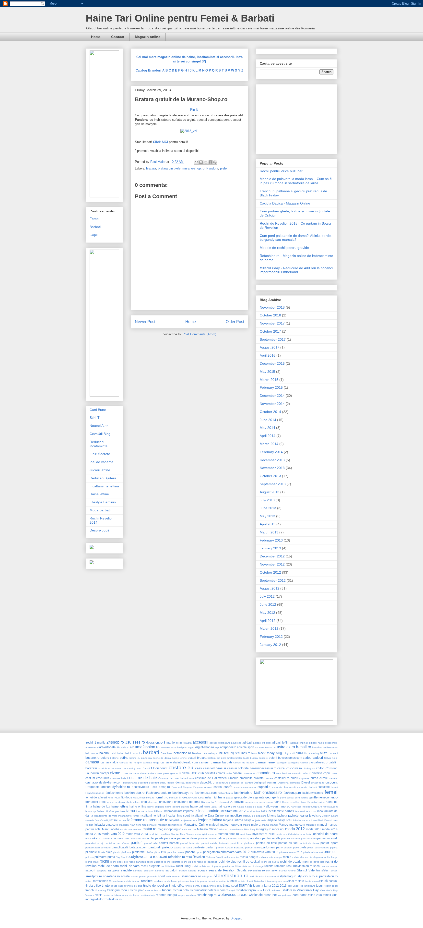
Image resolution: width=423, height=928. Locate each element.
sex (268, 870)
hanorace (296, 806)
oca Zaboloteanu (293, 834)
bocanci (333, 753)
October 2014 (270, 412)
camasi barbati (221, 762)
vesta (99, 894)
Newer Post (145, 322)
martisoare (126, 829)
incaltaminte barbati (281, 811)
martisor (137, 829)
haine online (137, 806)
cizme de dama (130, 773)
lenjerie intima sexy (237, 820)
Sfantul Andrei (287, 870)
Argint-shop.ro (204, 747)
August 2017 (269, 347)
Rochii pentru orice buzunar (281, 171)
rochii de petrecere (313, 861)
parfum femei (252, 847)
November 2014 (272, 404)
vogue (181, 895)
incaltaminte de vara (105, 815)
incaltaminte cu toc (305, 811)
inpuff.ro (236, 815)
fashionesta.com (206, 792)
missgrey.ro (263, 829)
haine (277, 801)
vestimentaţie (148, 895)
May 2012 (267, 613)
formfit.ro (161, 797)
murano (212, 834)
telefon (136, 881)
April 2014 (267, 436)
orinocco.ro (121, 838)
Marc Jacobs (110, 829)
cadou (307, 757)
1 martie (100, 742)
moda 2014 (330, 829)
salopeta (101, 870)
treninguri (113, 890)
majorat (256, 824)
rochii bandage (137, 861)
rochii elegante (151, 866)
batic (170, 753)
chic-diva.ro (294, 768)
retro (189, 856)
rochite (268, 866)
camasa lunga (151, 762)
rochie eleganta (314, 857)
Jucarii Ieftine (100, 470)
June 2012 (268, 604)
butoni (273, 757)
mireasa (238, 829)
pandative (231, 838)
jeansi (304, 815)
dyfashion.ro (121, 787)
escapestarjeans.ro (245, 787)
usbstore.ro (288, 890)
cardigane (293, 762)
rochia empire (231, 857)
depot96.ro (207, 782)
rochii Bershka (155, 861)
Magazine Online (196, 824)
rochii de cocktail (248, 861)
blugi (279, 753)
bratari (231, 758)
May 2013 (267, 516)
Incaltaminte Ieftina (104, 486)
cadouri (318, 757)
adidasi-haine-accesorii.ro (323, 742)
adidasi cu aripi (261, 742)
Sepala (242, 870)
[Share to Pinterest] (214, 162)
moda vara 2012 (113, 834)
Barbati (95, 227)
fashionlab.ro (243, 793)
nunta (279, 834)
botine (124, 757)
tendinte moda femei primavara (171, 881)
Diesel (305, 782)
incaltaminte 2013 (257, 811)
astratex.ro (286, 747)
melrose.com (189, 829)
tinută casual (329, 880)
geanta (259, 797)
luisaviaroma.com (106, 824)
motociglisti (201, 834)
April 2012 (267, 621)
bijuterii (224, 753)
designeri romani (265, 782)
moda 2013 (313, 829)
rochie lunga (331, 857)
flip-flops (126, 797)
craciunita (246, 778)
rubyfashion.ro (302, 866)
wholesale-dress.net (263, 895)
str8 (252, 876)
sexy (274, 870)
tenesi (219, 881)
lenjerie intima (210, 820)
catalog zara (134, 768)
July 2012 (267, 596)
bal (87, 753)
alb (132, 747)
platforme (138, 852)
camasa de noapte (130, 762)
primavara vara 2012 (235, 852)
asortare (259, 747)
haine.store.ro (227, 806)
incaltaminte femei (128, 815)
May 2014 (267, 428)
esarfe (227, 787)
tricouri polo (181, 890)
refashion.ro (176, 857)
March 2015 (269, 380)
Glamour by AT (209, 802)
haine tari (196, 806)
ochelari (307, 834)
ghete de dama (116, 802)
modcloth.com (156, 834)
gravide (240, 801)
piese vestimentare (318, 847)
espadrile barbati (307, 787)
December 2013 (272, 460)
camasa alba (109, 762)
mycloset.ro (260, 833)
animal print (180, 747)
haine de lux (101, 806)
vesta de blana (112, 895)
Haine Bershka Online (312, 802)
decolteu (143, 782)
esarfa (217, 786)
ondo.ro (109, 838)
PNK (163, 852)
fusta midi (210, 797)
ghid (144, 801)
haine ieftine (119, 806)
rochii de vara (130, 866)
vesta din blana (131, 895)
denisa (180, 782)
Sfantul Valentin (308, 870)
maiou (246, 824)
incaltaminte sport (178, 815)
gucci (262, 802)
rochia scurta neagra (270, 857)
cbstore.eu (181, 767)
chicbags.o (309, 768)
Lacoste (122, 820)
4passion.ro (154, 742)
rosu (289, 866)
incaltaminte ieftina (152, 815)
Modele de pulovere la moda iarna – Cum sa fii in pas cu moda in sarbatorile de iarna (296, 181)
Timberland (260, 881)
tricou (125, 890)
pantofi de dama (309, 843)
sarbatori (171, 870)
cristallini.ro (282, 778)
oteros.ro (135, 838)
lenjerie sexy (276, 820)
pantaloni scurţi (94, 843)
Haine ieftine (99, 494)
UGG (266, 890)
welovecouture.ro (232, 894)
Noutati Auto (99, 426)
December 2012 (272, 556)
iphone (271, 815)
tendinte (147, 881)
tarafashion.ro (102, 880)
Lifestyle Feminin (103, 502)
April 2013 (267, 524)
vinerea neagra (166, 894)
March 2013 (269, 532)
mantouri (311, 824)
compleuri (281, 773)
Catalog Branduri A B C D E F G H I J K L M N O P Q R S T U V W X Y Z (189, 70)
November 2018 (272, 307)
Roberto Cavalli (214, 857)
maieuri (214, 824)
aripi (217, 747)
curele (323, 778)
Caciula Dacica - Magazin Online (285, 203)
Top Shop (293, 885)
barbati (151, 752)
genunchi (91, 801)
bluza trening (311, 753)
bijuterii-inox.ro (240, 753)
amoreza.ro (167, 747)
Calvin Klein (331, 758)
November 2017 (272, 323)
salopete (113, 870)
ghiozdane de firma (187, 801)
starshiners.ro (191, 876)
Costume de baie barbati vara (176, 778)
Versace (89, 895)
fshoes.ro (184, 797)
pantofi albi (150, 843)
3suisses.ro (135, 742)
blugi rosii (289, 753)
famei (334, 787)
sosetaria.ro (111, 876)
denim (170, 782)
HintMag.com (330, 806)
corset (334, 773)
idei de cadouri (144, 811)
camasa (92, 762)
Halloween (270, 806)
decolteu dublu (157, 782)
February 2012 (271, 637)
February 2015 (271, 387)
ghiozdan (153, 802)
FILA (117, 797)
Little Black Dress (321, 820)
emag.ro (164, 786)
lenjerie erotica (189, 820)
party (279, 847)
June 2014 (268, 420)
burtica (254, 758)
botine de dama (162, 758)
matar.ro (149, 829)
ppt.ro (199, 852)
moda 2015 (93, 833)
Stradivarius (262, 876)
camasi (204, 762)
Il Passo (159, 811)
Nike (272, 833)
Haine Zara (210, 806)
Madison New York (130, 824)
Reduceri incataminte (98, 444)
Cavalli (146, 768)
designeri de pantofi (240, 782)
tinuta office (93, 885)
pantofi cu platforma (243, 843)
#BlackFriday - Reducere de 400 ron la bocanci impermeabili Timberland (296, 270)
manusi (322, 824)
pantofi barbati (169, 842)
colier (229, 773)
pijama (334, 847)
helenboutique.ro (312, 806)
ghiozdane (166, 801)
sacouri (90, 870)
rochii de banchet (207, 861)
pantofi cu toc (287, 842)
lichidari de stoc (301, 820)
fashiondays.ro (182, 793)
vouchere (191, 895)
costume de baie (142, 778)
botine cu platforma (140, 758)
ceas (198, 768)
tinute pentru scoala (197, 885)
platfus (149, 852)
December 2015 (272, 363)
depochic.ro (192, 782)
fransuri (173, 797)
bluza (299, 753)
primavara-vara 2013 (290, 852)
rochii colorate (172, 861)
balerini (104, 753)
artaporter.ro (228, 747)
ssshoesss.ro (173, 876)
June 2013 (268, 508)
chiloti (320, 768)
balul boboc (117, 753)
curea (314, 778)
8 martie (169, 742)
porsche (171, 852)
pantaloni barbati (290, 838)
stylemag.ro (288, 876)
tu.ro (259, 890)
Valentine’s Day (329, 890)
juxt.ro (113, 820)
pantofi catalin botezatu (215, 843)
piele (223, 168)
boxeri (192, 757)
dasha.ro (91, 782)
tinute (106, 885)
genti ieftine (301, 797)
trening (102, 890)
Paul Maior (158, 162)
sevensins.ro (256, 870)
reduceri (160, 857)
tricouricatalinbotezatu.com (207, 890)
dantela (333, 778)
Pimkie (101, 852)
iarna (130, 811)
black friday (266, 753)
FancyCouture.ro (94, 793)
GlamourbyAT (226, 802)
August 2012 (269, 588)
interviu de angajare (254, 815)
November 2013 (272, 468)
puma (111, 856)
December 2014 (272, 396)
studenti (274, 876)
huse (123, 811)
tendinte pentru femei (202, 881)
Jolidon (326, 815)
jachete (293, 815)
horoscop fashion (95, 811)
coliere (237, 773)
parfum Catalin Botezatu (230, 847)
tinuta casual (312, 881)
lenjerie (174, 820)
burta (246, 758)
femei (331, 792)
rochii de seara (108, 866)
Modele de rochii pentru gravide (284, 248)
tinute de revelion (155, 885)
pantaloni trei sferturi (117, 843)
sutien (88, 881)
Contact (117, 37)
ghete (102, 801)
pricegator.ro (211, 852)
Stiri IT (95, 418)
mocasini (278, 829)
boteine (114, 758)
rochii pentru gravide (219, 866)
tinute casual (118, 885)
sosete (125, 876)
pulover (89, 857)
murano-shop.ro (193, 168)
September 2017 (273, 339)
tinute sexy (216, 885)
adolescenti (91, 747)
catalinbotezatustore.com (112, 768)
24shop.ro (115, 742)
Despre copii (99, 530)
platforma (126, 852)
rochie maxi (91, 861)
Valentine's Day (308, 890)
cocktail (210, 773)
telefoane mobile (122, 881)
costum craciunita (97, 778)
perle (296, 847)
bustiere (263, 758)
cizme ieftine (147, 773)
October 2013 (270, 476)
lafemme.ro (137, 820)
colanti (220, 773)
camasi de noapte (244, 762)
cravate (269, 778)
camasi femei (265, 762)
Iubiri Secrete (100, 454)
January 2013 (270, 548)
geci (268, 797)
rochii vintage (256, 866)
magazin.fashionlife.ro (170, 824)
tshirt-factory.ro (246, 890)
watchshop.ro (207, 895)
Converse (315, 773)
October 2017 (270, 331)
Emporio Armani (202, 787)
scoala (202, 870)
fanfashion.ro (114, 792)
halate (240, 806)
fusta (201, 797)
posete (190, 852)
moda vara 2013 (137, 833)
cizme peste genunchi (168, 773)
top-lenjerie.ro (307, 885)
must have (246, 834)
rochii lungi (183, 866)
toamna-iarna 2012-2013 (270, 885)
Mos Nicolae (187, 834)
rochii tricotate (239, 866)
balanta (94, 753)
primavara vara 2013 (264, 852)
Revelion (199, 857)
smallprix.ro (93, 876)
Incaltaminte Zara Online (207, 815)
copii (326, 773)
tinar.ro (292, 880)
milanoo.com (226, 829)
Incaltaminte (208, 811)
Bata (163, 753)
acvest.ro (236, 742)
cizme (115, 773)
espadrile (264, 787)
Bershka (196, 753)
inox (227, 815)
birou (254, 753)
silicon (334, 870)
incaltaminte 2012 (233, 811)
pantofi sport (329, 842)
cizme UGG (189, 773)
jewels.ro (315, 815)
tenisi (233, 880)
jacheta (282, 815)
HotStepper (112, 811)
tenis (226, 881)
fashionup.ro (292, 793)
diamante (295, 782)
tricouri (167, 890)
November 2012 (272, 564)
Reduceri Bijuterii (103, 478)
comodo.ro (266, 773)
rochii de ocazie (291, 861)
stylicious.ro (306, 876)
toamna (245, 885)
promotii (331, 852)
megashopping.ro (169, 829)
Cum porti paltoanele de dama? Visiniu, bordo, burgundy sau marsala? (296, 238)
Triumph (230, 890)
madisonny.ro (149, 824)
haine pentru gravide (177, 806)
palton (221, 838)
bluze (324, 753)
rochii (104, 861)
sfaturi (325, 870)
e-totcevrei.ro (140, 786)
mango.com (297, 824)
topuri (320, 885)
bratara (151, 168)
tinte (301, 880)
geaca (229, 797)
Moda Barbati (100, 510)
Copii (93, 235)
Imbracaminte (173, 811)
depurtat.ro (222, 782)
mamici (274, 824)
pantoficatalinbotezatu (98, 847)
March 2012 (269, 628)
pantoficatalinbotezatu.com (129, 847)
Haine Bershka (290, 802)
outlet (150, 838)
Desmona (283, 782)
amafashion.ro (147, 747)
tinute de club (134, 885)
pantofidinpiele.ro (161, 847)
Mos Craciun (172, 834)
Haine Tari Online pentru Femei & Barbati (180, 18)
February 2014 (271, 452)
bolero (105, 757)
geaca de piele (244, 797)
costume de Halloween (211, 778)
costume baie (118, 778)
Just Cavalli (101, 820)
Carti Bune (98, 410)
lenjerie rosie (259, 820)
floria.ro (150, 797)
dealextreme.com (110, 782)
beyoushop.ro (210, 753)
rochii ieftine (168, 866)
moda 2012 (295, 829)
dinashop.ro (317, 782)
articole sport (245, 747)
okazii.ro (98, 838)
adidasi (247, 742)
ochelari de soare (325, 834)
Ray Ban (121, 857)
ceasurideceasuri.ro (263, 768)
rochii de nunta (270, 861)
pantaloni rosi (308, 838)
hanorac (284, 806)
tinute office (177, 885)
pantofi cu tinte (266, 842)
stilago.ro (207, 876)
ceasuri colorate (238, 768)
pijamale (91, 852)
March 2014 (269, 444)
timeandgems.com (277, 881)
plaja (109, 852)
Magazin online (147, 37)
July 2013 (267, 500)
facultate (324, 786)
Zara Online (308, 894)
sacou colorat (330, 866)
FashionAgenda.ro (158, 792)
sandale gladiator (143, 870)
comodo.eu (249, 773)
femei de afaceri (96, 797)
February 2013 (271, 540)
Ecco (154, 786)
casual (304, 762)
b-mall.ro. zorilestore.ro (325, 747)
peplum (288, 847)
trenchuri (91, 890)
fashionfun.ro (225, 793)
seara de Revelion (222, 870)
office (88, 838)
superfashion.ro (327, 876)
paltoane (170, 838)
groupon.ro (252, 802)
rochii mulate (199, 866)
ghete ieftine (133, 802)
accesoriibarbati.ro (220, 742)
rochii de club (227, 861)
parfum (210, 847)
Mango (283, 824)
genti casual (287, 797)
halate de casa (253, 806)
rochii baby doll (119, 861)
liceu (289, 820)
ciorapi (104, 773)
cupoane (304, 778)
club (201, 773)
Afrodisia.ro (123, 747)
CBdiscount (159, 768)
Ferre (111, 797)
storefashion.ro (230, 875)
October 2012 (270, 572)
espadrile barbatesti (283, 787)
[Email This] (196, 162)
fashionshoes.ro (268, 792)
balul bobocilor (133, 753)
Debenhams (130, 782)
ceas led (209, 768)
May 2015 (267, 372)
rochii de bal (188, 861)
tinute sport (230, 885)
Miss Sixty (249, 829)
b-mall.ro (303, 747)
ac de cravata (184, 742)
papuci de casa (183, 847)
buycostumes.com (290, 757)
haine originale (155, 806)
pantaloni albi (271, 838)
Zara (296, 894)
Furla (194, 797)
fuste (221, 797)
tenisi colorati (245, 881)
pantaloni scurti (327, 838)
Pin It (194, 109)
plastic (116, 852)
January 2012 (270, 645)
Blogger (236, 918)
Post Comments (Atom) (199, 334)
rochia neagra (249, 856)
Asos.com (270, 747)
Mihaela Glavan (207, 829)
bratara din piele (169, 168)
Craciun (233, 778)
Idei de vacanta (101, 462)
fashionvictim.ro (312, 792)
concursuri (294, 773)
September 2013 (273, 484)
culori (294, 778)
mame (265, 824)
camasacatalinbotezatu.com (179, 762)
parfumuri (268, 847)
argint (191, 747)
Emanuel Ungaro (182, 787)
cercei (281, 768)
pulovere (100, 857)
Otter (143, 838)
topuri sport (331, 885)
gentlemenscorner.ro (323, 797)
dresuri (106, 786)
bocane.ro (92, 757)
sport (161, 876)
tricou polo (137, 890)
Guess (269, 802)
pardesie (199, 847)
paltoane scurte (207, 838)
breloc (238, 758)
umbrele (275, 890)
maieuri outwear (231, 824)
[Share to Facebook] (210, 162)
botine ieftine (179, 758)
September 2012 (273, 580)
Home (96, 37)
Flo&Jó (137, 797)
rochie (287, 856)
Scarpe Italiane (188, 870)
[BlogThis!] (201, 162)
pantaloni (254, 838)
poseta (181, 852)
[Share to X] (205, 162)
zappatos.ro (285, 895)
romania (279, 866)
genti (275, 797)
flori (143, 797)
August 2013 (269, 492)
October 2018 (270, 315)
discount (332, 782)
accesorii (200, 742)
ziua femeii (323, 894)
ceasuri (221, 768)
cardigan (282, 762)
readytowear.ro (139, 857)
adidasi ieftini (280, 742)
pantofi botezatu (190, 843)
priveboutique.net (313, 852)
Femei (94, 219)
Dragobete (92, 786)
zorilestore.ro (113, 899)
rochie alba (298, 857)
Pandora (212, 168)
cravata (259, 778)
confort (304, 773)
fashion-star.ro (134, 793)
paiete (159, 838)
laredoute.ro (158, 820)
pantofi (136, 843)
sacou (317, 866)
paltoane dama (187, 838)
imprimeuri (190, 811)
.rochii (89, 742)
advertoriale (107, 747)
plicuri (157, 852)
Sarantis (159, 870)
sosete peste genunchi (144, 876)
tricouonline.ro (153, 890)
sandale (126, 870)
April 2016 (267, 355)
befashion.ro (182, 753)
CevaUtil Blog (100, 434)
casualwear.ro (318, 762)
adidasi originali (299, 742)
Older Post (235, 322)
